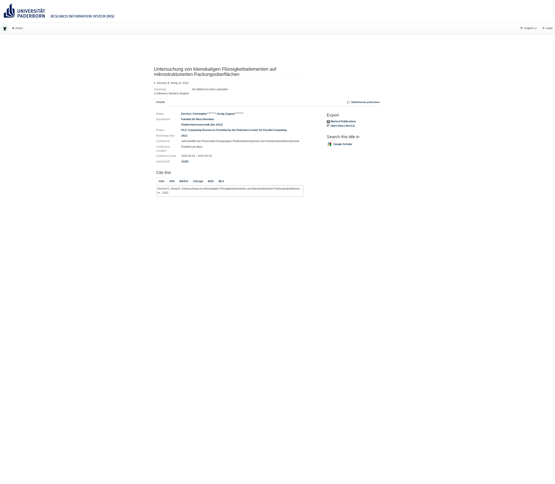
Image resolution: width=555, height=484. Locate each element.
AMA (161, 181)
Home (19, 28)
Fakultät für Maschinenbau (197, 119)
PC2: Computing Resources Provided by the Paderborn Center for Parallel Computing (234, 130)
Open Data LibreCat (343, 125)
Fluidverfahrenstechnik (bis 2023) (202, 124)
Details (160, 102)
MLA (221, 181)
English (529, 28)
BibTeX (184, 181)
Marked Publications (343, 121)
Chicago (198, 181)
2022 (184, 135)
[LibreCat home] (5, 28)
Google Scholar (342, 144)
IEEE (211, 181)
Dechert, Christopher (198, 113)
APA (172, 181)
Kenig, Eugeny (230, 113)
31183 (185, 161)
